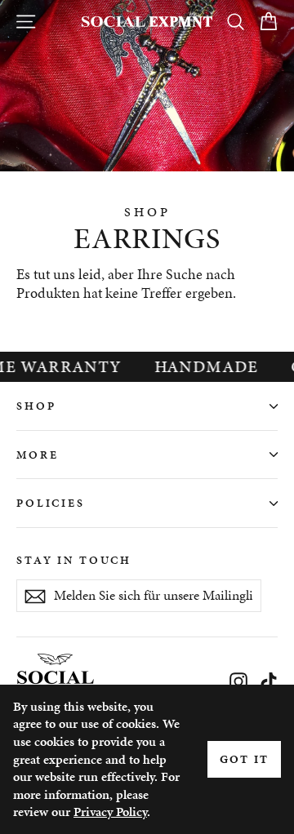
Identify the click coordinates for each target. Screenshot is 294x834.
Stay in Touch (73, 560)
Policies (50, 503)
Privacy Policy (110, 811)
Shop (36, 405)
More (37, 454)
